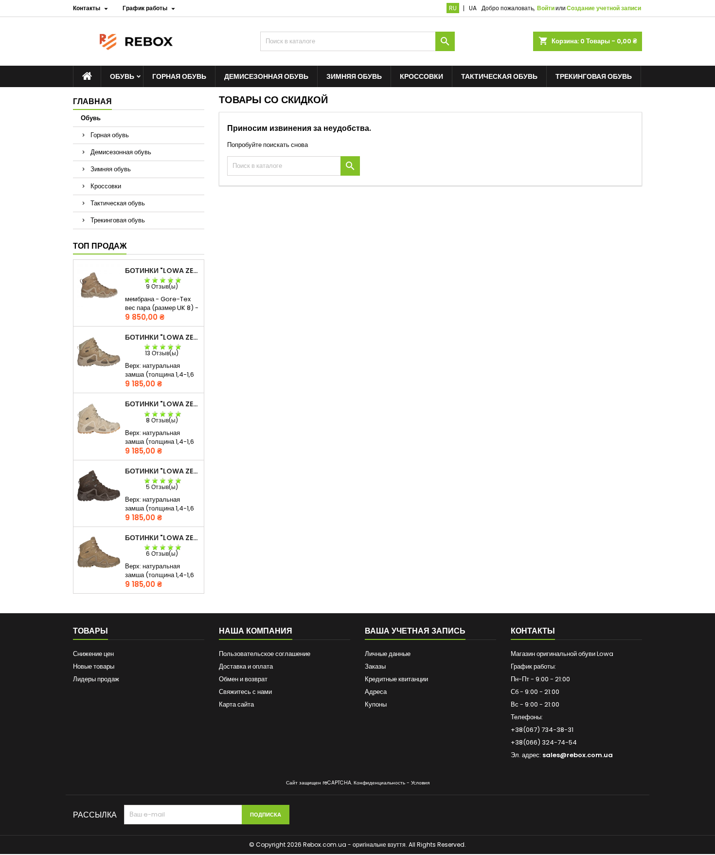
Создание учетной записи (604, 8)
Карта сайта (236, 704)
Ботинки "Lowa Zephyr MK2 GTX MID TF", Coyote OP (162, 270)
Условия (420, 782)
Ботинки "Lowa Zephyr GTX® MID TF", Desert (162, 404)
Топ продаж (99, 246)
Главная (92, 101)
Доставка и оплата (246, 666)
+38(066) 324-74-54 (544, 742)
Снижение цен (93, 653)
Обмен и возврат (243, 679)
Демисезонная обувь (266, 76)
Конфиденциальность (379, 782)
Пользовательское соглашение (264, 653)
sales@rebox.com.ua (577, 755)
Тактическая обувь (499, 76)
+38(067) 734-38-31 (542, 729)
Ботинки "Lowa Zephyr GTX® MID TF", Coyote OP (162, 538)
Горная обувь (179, 76)
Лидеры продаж (96, 679)
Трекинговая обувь (593, 76)
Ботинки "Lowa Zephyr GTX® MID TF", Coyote (162, 337)
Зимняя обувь (354, 76)
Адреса (376, 691)
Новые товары (93, 666)
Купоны (376, 704)
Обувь (122, 76)
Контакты (533, 631)
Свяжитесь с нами (245, 691)
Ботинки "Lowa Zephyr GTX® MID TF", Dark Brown (162, 471)
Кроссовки (421, 76)
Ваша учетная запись (415, 631)
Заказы (375, 666)
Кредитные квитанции (396, 679)
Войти (545, 8)
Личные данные (388, 653)
